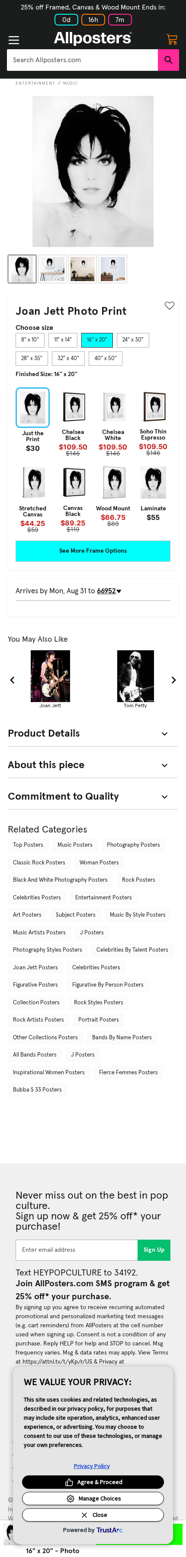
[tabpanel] (93, 460)
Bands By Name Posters (122, 1038)
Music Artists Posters (39, 933)
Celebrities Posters (37, 898)
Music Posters (75, 845)
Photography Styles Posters (47, 950)
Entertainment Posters (103, 898)
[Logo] (93, 38)
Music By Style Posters (138, 915)
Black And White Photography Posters (60, 880)
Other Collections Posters (45, 1038)
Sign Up (154, 1250)
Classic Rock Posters (39, 863)
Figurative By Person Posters (108, 985)
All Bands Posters (35, 1055)
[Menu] (14, 40)
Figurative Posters (35, 985)
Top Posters (28, 845)
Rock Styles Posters (98, 1003)
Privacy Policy (92, 1466)
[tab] (30, 340)
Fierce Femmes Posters (128, 1073)
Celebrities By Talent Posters (132, 950)
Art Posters (27, 915)
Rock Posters (138, 880)
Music (70, 83)
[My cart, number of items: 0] (172, 39)
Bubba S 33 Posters (37, 1090)
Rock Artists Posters (38, 1020)
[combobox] (82, 60)
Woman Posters (99, 863)
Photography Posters (133, 845)
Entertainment (35, 83)
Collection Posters (36, 1003)
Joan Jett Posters (35, 968)
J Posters (92, 933)
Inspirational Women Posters (49, 1073)
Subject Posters (76, 915)
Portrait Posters (98, 1020)
